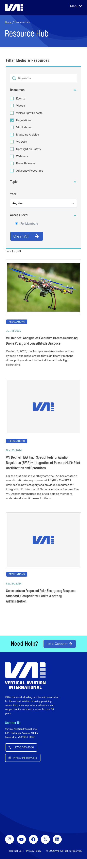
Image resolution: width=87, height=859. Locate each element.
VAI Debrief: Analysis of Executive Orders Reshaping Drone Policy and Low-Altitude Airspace (42, 341)
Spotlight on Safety (28, 149)
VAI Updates (24, 127)
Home (8, 22)
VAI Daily (21, 141)
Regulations (23, 120)
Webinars (22, 156)
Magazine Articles (27, 134)
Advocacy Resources (29, 170)
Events (20, 98)
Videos (20, 105)
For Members (29, 224)
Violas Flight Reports (29, 113)
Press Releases (26, 163)
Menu (76, 6)
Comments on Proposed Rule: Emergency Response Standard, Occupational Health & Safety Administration (41, 596)
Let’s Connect (57, 644)
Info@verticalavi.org (25, 758)
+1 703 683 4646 (23, 747)
